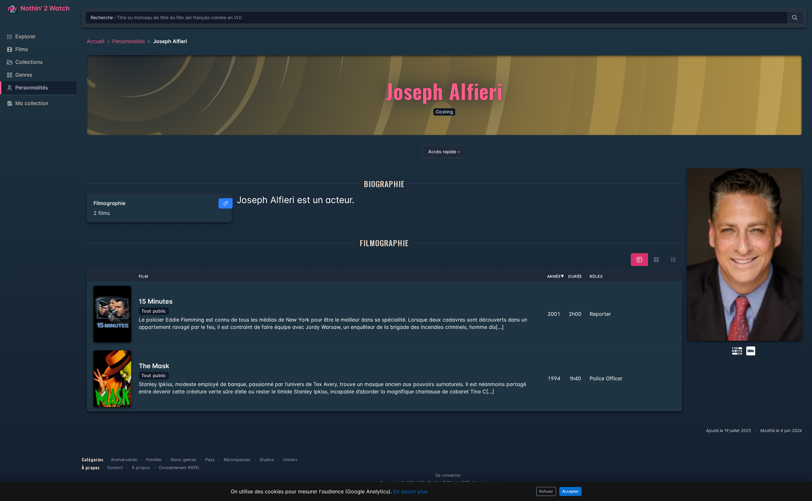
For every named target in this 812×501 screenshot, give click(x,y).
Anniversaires (124, 459)
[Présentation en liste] (673, 259)
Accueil (95, 41)
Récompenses (237, 459)
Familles (154, 459)
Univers (290, 459)
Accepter (570, 491)
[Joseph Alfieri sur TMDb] (737, 350)
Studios (266, 459)
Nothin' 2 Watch (44, 8)
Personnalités (128, 41)
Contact (115, 467)
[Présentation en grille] (656, 259)
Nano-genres (183, 459)
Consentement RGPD (179, 467)
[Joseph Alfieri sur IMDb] (751, 350)
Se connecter (448, 475)
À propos (141, 467)
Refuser (546, 491)
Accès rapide (442, 151)
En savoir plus (410, 491)
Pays (210, 459)
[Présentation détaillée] (639, 259)
